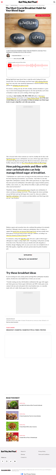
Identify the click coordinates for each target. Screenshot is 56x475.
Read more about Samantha (12, 322)
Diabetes (18, 330)
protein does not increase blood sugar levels (24, 231)
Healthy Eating (14, 5)
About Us (23, 451)
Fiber (37, 330)
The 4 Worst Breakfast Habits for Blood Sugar (34, 163)
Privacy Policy (41, 451)
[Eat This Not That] (28, 254)
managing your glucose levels (20, 85)
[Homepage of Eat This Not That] (9, 451)
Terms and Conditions (43, 454)
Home (7, 5)
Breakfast (10, 330)
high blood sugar (10, 158)
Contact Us (23, 457)
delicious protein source (23, 190)
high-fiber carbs (25, 238)
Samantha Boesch (16, 55)
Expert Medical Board (33, 98)
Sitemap (23, 454)
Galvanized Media (22, 469)
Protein (43, 330)
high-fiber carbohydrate (12, 196)
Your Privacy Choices (30, 474)
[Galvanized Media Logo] (6, 470)
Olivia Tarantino (18, 58)
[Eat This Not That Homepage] (28, 2)
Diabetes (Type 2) (28, 330)
